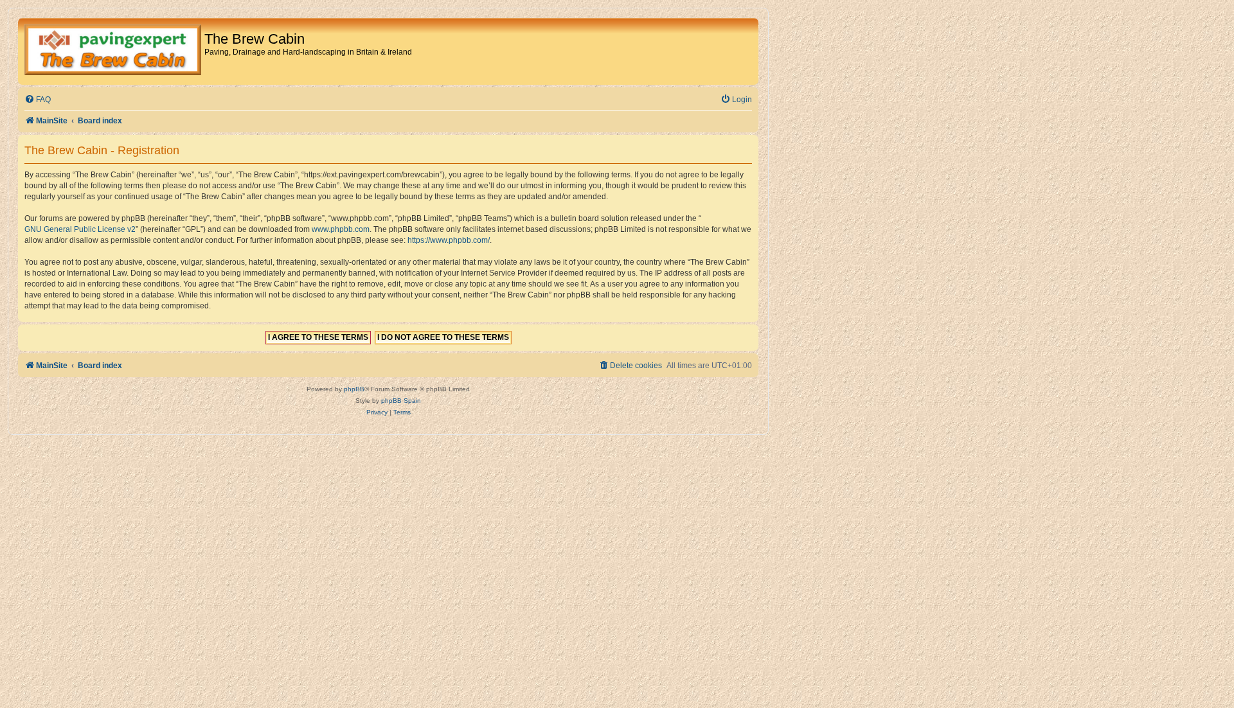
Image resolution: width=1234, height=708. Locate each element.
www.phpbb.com (341, 229)
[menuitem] (37, 100)
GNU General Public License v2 (80, 229)
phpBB (354, 389)
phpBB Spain (401, 400)
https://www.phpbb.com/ (448, 240)
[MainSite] (112, 51)
